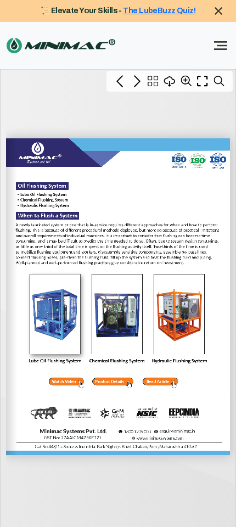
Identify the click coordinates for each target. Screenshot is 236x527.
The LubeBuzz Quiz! (159, 11)
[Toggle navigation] (220, 45)
